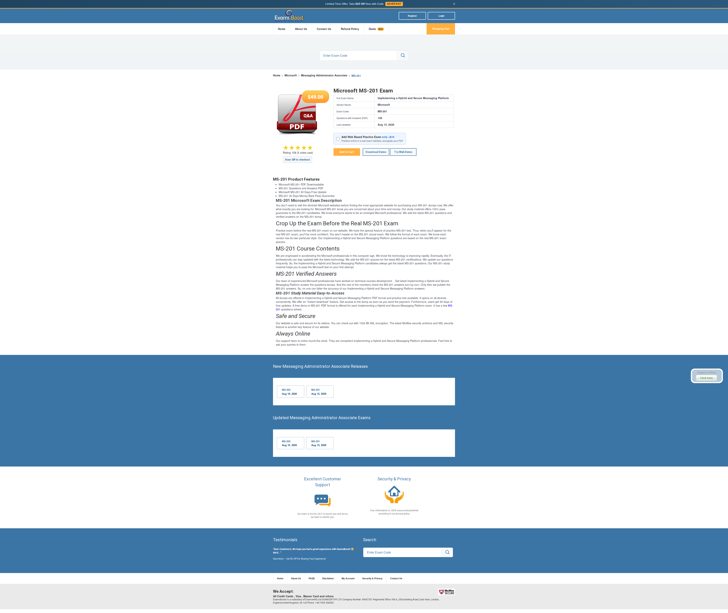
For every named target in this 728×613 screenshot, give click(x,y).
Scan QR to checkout (297, 159)
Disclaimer (328, 578)
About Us (301, 29)
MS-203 (289, 391)
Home (281, 29)
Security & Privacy (372, 578)
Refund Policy (350, 29)
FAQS (312, 578)
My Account (348, 578)
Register (412, 15)
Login (441, 15)
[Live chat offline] (706, 376)
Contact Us (324, 29)
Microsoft (291, 75)
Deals (376, 29)
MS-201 (318, 391)
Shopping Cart (440, 28)
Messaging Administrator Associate (324, 75)
